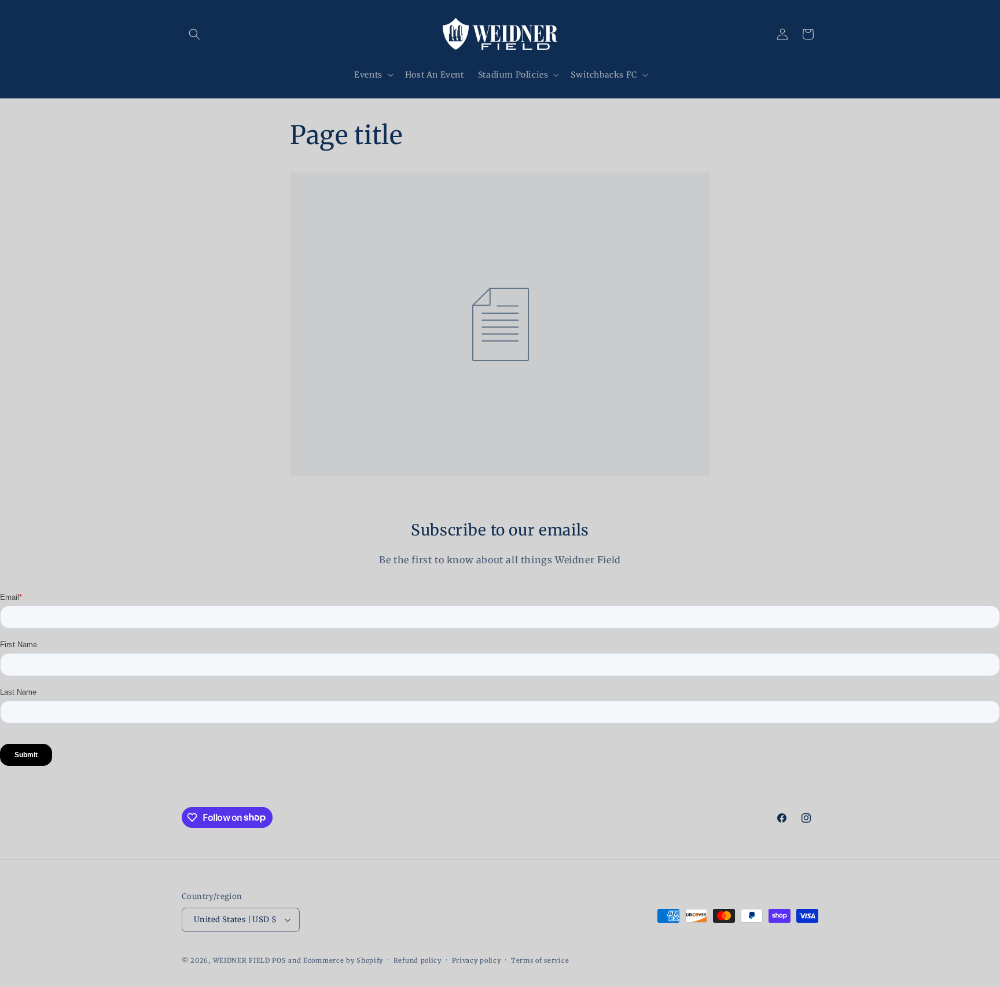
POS (279, 960)
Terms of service (540, 960)
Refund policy (418, 960)
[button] (194, 34)
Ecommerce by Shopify (343, 960)
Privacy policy (476, 960)
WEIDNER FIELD (241, 960)
